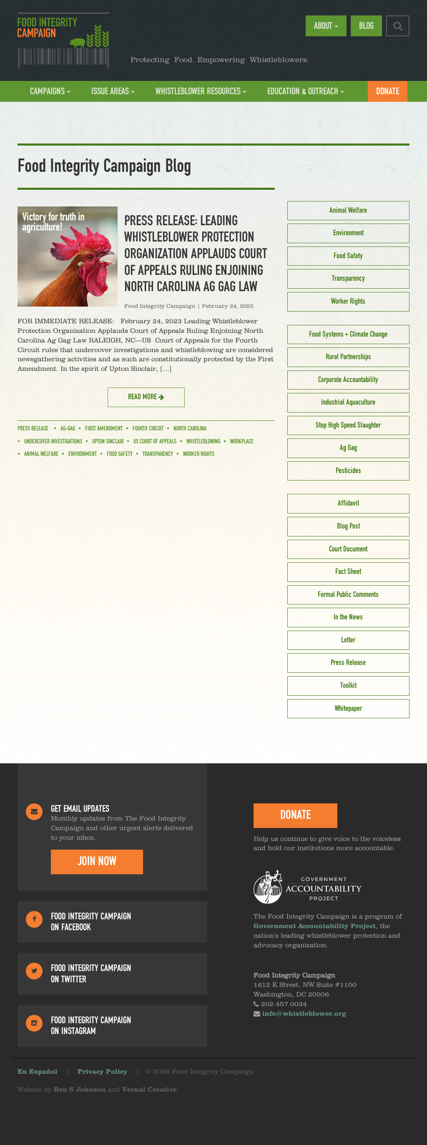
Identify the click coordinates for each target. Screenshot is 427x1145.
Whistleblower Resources (198, 91)
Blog (366, 26)
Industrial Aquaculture (348, 402)
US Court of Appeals (154, 441)
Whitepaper (348, 709)
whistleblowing (203, 441)
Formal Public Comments (348, 595)
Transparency (158, 454)
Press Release (33, 428)
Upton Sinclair (107, 441)
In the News (348, 617)
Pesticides (348, 471)
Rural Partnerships (348, 357)
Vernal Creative (149, 1090)
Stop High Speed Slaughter (348, 425)
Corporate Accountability (348, 380)
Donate (387, 91)
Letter (348, 640)
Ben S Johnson (80, 1090)
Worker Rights (198, 454)
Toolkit (348, 686)
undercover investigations (53, 441)
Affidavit (348, 503)
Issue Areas (110, 91)
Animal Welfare (41, 454)
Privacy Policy (103, 1072)
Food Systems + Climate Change (348, 334)
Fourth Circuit (148, 428)
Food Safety (120, 454)
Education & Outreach (302, 91)
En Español (38, 1072)
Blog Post (348, 526)
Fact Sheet (348, 572)
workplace (242, 441)
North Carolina (189, 428)
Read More (143, 397)
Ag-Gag (67, 428)
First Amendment (104, 428)
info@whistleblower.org (304, 1014)
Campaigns (47, 91)
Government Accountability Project (315, 926)
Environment (82, 454)
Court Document (348, 549)
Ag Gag (348, 448)
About (323, 26)
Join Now (97, 861)
